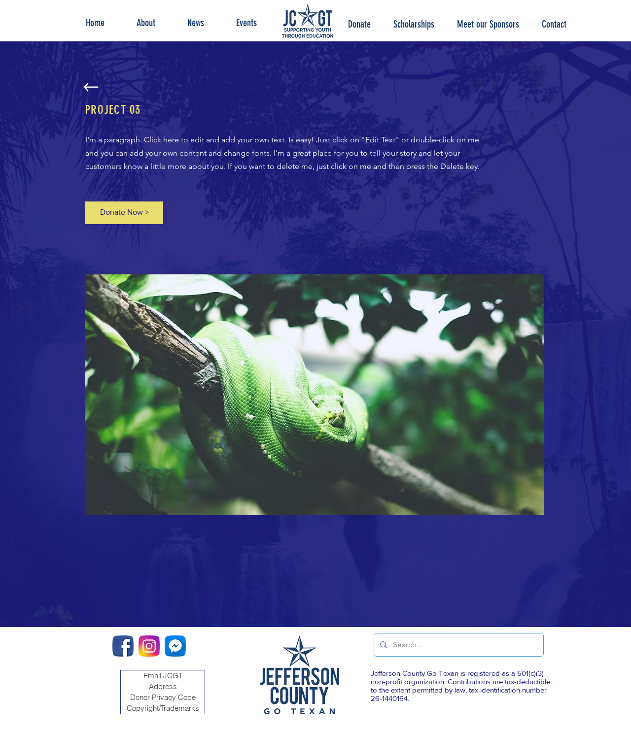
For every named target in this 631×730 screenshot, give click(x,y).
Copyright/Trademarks (163, 708)
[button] (414, 24)
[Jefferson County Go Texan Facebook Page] (123, 646)
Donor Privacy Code (163, 697)
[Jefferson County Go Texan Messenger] (175, 646)
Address (163, 686)
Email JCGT (162, 675)
